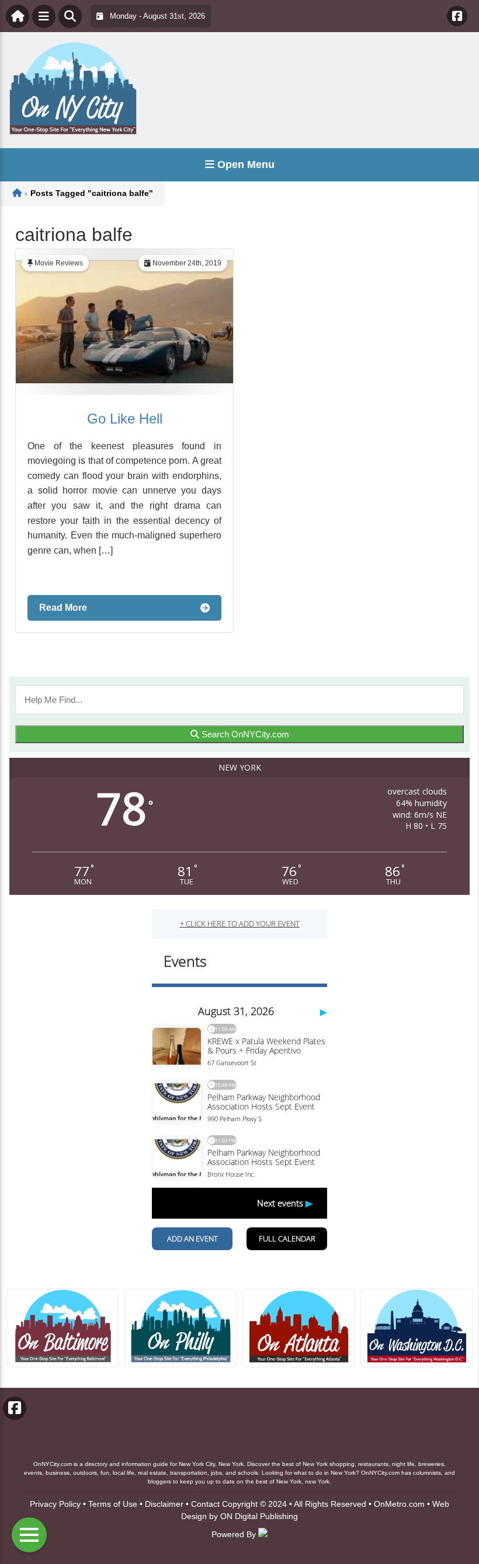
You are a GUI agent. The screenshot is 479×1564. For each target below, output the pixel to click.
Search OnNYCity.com (244, 734)
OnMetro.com (399, 1504)
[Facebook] (457, 16)
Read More (63, 608)
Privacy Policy (55, 1504)
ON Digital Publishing (259, 1516)
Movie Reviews (58, 263)
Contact (205, 1504)
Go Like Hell (124, 418)
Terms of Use (112, 1504)
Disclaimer (164, 1504)
